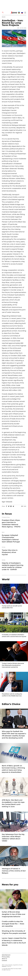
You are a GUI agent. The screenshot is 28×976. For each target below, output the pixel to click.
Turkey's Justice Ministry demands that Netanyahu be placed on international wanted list (13, 665)
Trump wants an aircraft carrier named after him (12, 606)
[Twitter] (9, 506)
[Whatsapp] (11, 506)
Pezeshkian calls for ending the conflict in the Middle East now (12, 695)
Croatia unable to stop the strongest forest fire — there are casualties (13, 923)
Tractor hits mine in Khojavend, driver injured (10, 552)
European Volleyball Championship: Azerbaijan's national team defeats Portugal (11, 538)
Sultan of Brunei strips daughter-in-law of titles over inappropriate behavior (13, 914)
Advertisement (6, 954)
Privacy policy (6, 956)
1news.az (4, 966)
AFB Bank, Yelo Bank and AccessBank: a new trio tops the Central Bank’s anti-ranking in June (13, 803)
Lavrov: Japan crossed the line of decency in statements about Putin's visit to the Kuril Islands (14, 941)
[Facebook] (6, 506)
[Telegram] (13, 506)
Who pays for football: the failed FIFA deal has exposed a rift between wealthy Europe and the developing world (14, 734)
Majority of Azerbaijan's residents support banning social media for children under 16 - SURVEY (12, 566)
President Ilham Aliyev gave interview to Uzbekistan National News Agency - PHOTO (11, 523)
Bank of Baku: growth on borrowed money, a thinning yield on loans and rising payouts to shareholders (13, 769)
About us (4, 958)
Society (3, 547)
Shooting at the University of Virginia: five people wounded (14, 932)
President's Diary (6, 517)
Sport (3, 532)
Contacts (4, 960)
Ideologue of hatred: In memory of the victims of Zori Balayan (14, 871)
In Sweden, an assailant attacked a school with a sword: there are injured (14, 635)
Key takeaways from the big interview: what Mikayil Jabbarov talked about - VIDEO (13, 837)
